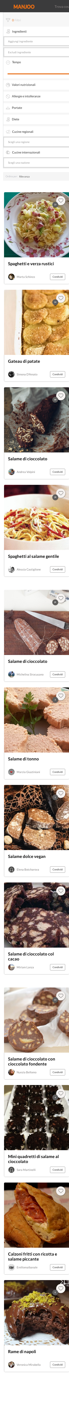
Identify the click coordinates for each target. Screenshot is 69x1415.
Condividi (58, 276)
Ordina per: (12, 176)
